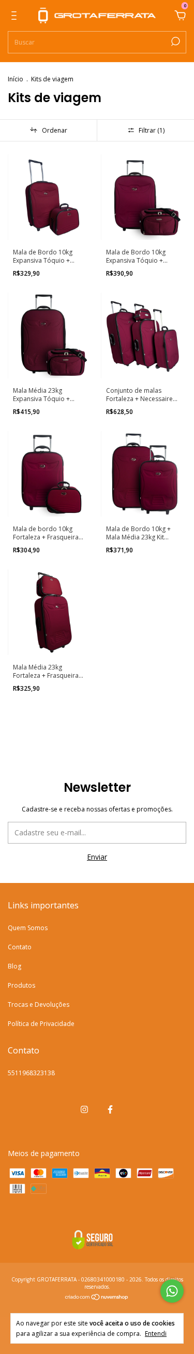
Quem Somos (28, 927)
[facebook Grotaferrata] (110, 1109)
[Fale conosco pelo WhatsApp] (172, 1291)
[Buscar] (175, 41)
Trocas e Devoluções (38, 1004)
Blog (14, 966)
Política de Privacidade (41, 1023)
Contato (20, 947)
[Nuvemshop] (97, 1298)
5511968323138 (31, 1072)
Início (15, 79)
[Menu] (16, 17)
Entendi (156, 1333)
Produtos (21, 985)
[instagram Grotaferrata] (84, 1109)
